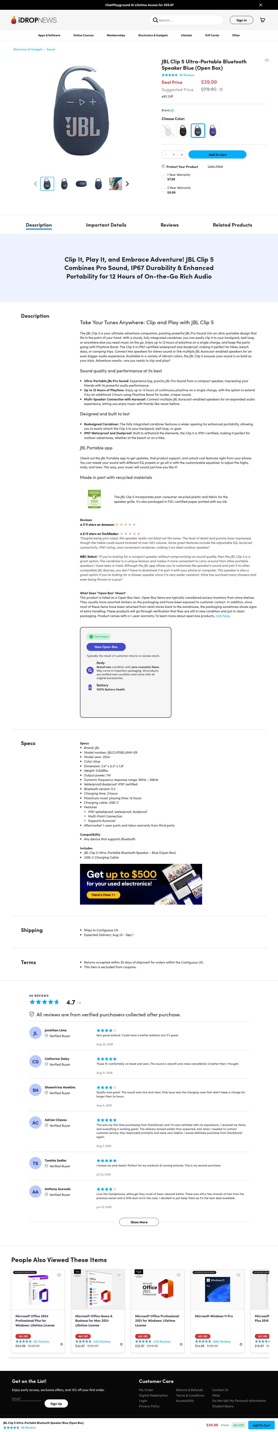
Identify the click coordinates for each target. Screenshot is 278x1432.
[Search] (155, 20)
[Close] (261, 5)
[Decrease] (166, 155)
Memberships (116, 35)
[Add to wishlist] (266, 60)
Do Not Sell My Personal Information (239, 1400)
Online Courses (83, 35)
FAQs (216, 1395)
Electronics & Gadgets (153, 35)
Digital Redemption (153, 1395)
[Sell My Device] (168, 884)
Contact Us (220, 1389)
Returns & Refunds (189, 1389)
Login (143, 1400)
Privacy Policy (149, 1406)
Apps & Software (49, 35)
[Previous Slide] (35, 184)
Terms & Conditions (190, 1395)
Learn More (215, 166)
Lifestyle (186, 35)
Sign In (241, 20)
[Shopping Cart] (262, 20)
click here (223, 615)
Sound (51, 49)
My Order (146, 1389)
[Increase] (182, 155)
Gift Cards (212, 35)
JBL (173, 110)
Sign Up (56, 1403)
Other (236, 35)
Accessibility (185, 1400)
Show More (139, 1222)
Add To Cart (218, 154)
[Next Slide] (127, 184)
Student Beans (223, 1406)
